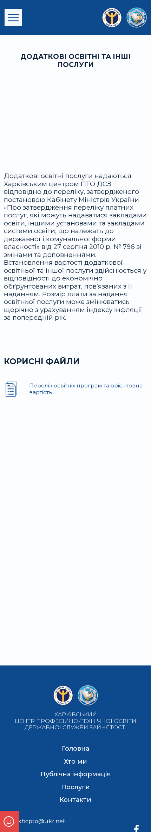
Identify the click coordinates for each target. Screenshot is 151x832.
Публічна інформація (75, 774)
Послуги (75, 787)
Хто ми (75, 761)
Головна (75, 748)
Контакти (75, 800)
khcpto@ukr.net (41, 821)
